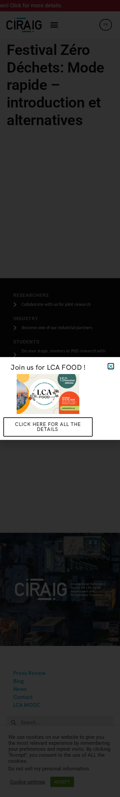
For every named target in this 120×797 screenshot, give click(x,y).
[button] (110, 366)
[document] (60, 398)
